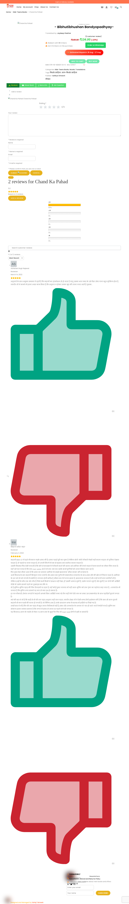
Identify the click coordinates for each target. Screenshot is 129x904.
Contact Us (54, 7)
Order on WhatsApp (95, 45)
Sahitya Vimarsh (58, 76)
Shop (36, 7)
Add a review (17, 198)
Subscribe (103, 893)
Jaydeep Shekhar (64, 33)
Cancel (36, 173)
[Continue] (11, 177)
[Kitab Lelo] (10, 5)
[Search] (121, 7)
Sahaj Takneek (37, 902)
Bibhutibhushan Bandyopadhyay (84, 27)
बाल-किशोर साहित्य (69, 72)
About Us (44, 7)
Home (19, 7)
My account (28, 7)
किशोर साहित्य (55, 72)
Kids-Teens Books (20, 12)
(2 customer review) (93, 36)
